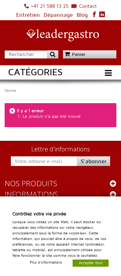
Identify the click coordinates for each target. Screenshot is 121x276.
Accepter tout (90, 262)
